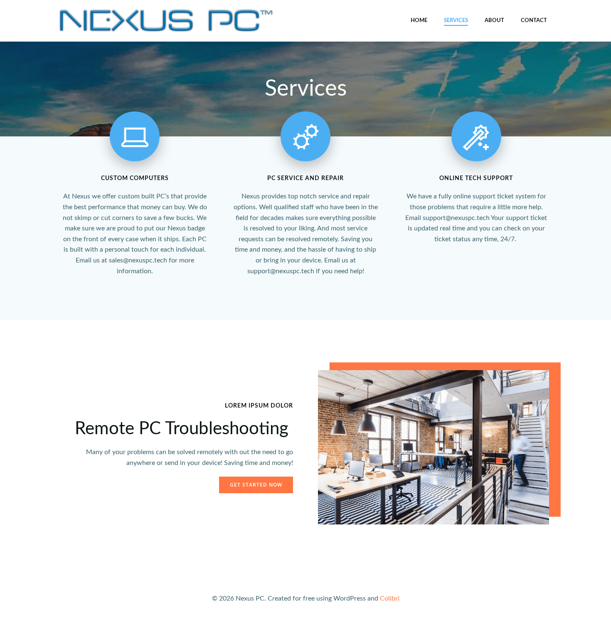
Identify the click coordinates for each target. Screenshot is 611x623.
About (494, 20)
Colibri (389, 598)
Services (456, 20)
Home (419, 20)
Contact (534, 20)
